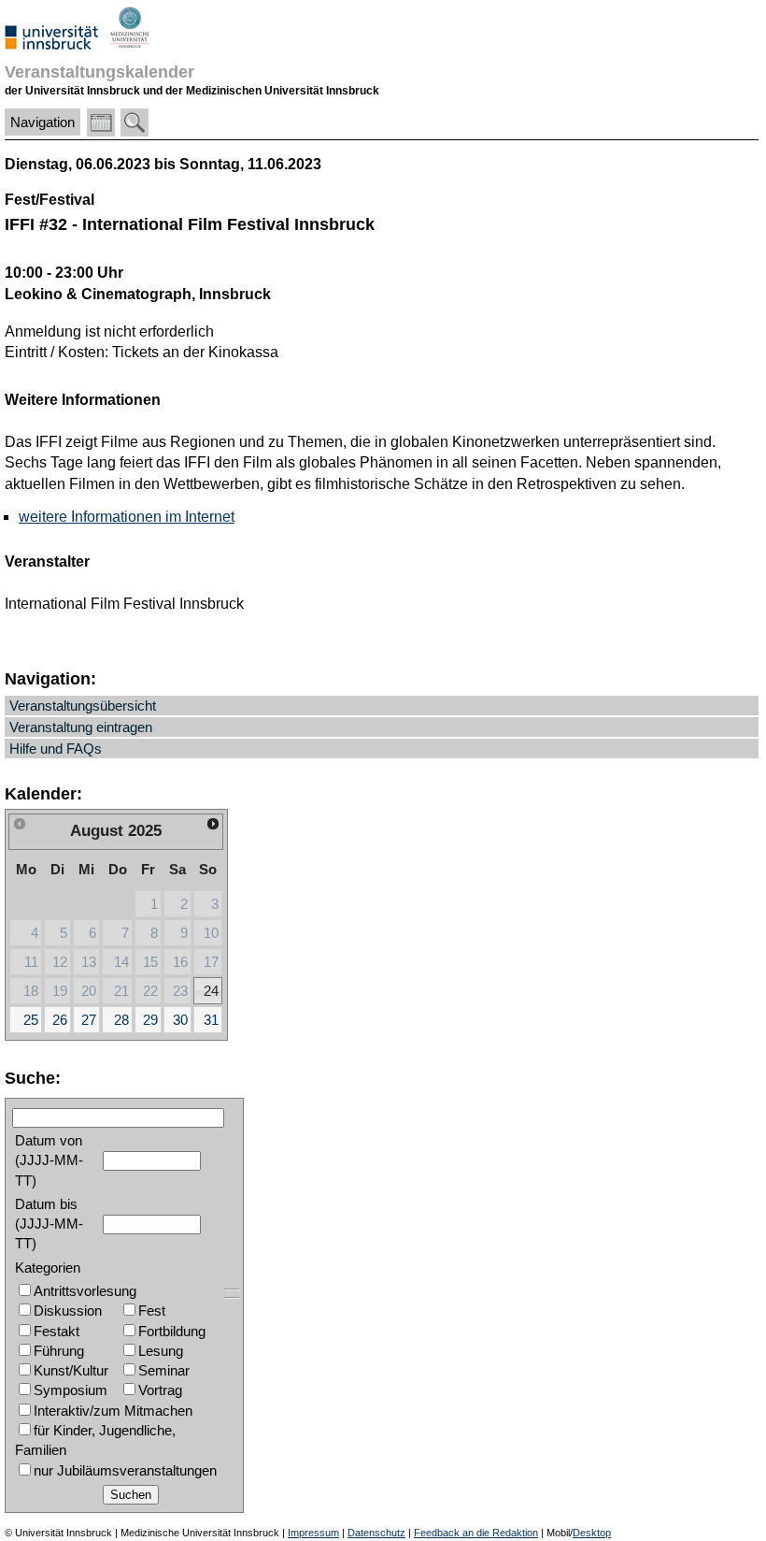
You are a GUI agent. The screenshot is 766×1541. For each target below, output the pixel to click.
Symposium (70, 1390)
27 (88, 1020)
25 (30, 1020)
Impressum (313, 1532)
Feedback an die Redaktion (476, 1532)
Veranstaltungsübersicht (82, 705)
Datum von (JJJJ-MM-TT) (49, 1160)
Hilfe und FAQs (55, 748)
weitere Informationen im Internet (126, 517)
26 (59, 1020)
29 (150, 1020)
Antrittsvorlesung (85, 1291)
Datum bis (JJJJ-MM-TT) (49, 1224)
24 (211, 991)
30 (180, 1020)
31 (211, 1020)
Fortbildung (172, 1331)
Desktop (592, 1532)
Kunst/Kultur (71, 1370)
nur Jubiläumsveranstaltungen (125, 1470)
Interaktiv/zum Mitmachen (113, 1411)
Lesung (160, 1351)
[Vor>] (213, 824)
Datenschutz (376, 1532)
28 (121, 1020)
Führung (59, 1351)
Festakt (56, 1331)
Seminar (164, 1370)
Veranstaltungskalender (99, 71)
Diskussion (68, 1310)
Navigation (42, 122)
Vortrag (160, 1390)
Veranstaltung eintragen (80, 727)
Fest (151, 1310)
